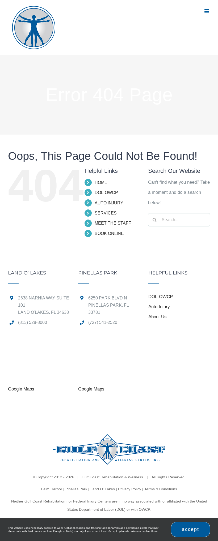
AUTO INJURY (109, 203)
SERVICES (106, 213)
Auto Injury (159, 306)
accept (190, 529)
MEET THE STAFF (113, 223)
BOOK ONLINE (109, 233)
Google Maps (21, 389)
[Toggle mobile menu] (207, 11)
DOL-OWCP (106, 192)
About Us (157, 316)
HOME (101, 182)
